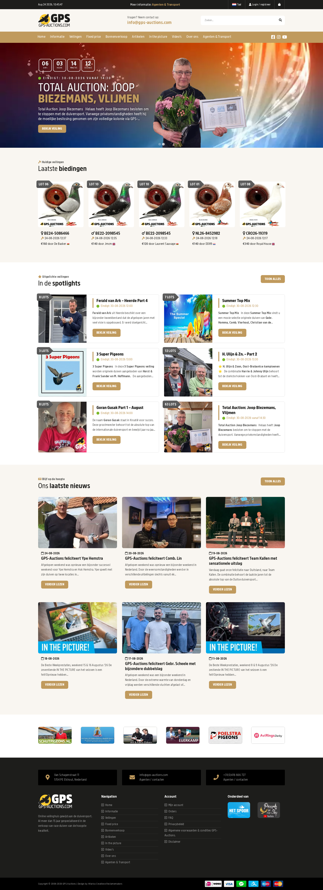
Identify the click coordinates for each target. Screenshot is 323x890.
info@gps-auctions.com (149, 22)
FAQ (170, 817)
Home (42, 36)
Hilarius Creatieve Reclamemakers (105, 884)
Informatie (57, 36)
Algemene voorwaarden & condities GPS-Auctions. (191, 833)
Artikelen (138, 36)
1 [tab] (160, 144)
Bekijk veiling (106, 332)
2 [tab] (163, 144)
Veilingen (75, 36)
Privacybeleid (176, 824)
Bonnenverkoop (116, 36)
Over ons (192, 36)
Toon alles (273, 279)
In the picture (158, 36)
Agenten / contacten (151, 779)
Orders (172, 811)
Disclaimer (174, 841)
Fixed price (93, 36)
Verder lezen (54, 584)
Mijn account (175, 805)
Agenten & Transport (217, 36)
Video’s (177, 36)
